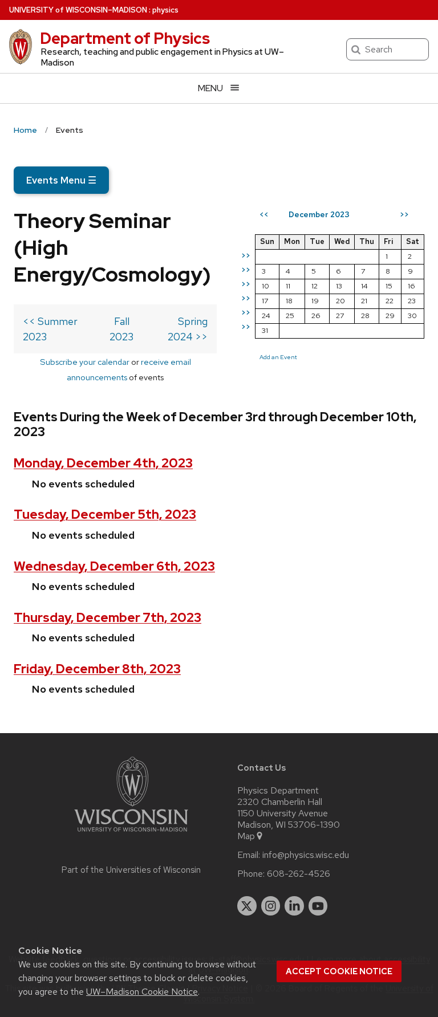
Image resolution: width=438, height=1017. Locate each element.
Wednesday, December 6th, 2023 (114, 566)
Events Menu (61, 180)
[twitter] (247, 906)
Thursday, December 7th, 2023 (107, 617)
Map (246, 836)
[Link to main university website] (131, 834)
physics (165, 10)
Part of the (131, 870)
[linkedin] (294, 906)
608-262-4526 (298, 874)
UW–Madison (78, 10)
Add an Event (278, 357)
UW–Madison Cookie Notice (142, 992)
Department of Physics (125, 38)
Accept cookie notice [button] (339, 971)
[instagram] (271, 906)
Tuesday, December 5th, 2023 (105, 514)
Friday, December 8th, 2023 (97, 669)
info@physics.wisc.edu (305, 855)
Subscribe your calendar (84, 361)
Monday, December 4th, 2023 (103, 463)
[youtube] (318, 906)
